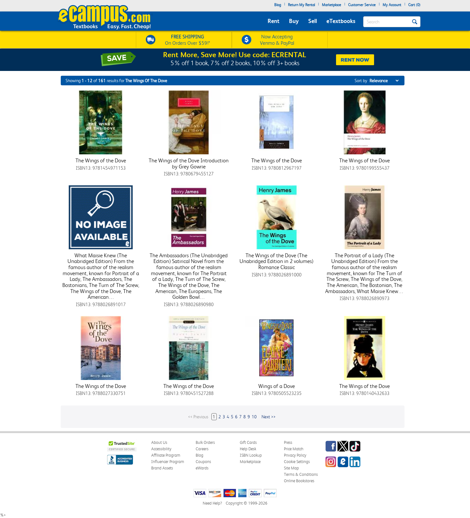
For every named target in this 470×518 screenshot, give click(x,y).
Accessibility (161, 448)
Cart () (414, 5)
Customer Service (362, 5)
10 (254, 416)
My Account (392, 5)
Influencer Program (167, 461)
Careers (202, 448)
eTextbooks (340, 21)
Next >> (269, 416)
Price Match (293, 448)
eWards (202, 468)
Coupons (203, 461)
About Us (159, 442)
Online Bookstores (299, 480)
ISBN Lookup (251, 455)
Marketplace (331, 5)
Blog (277, 5)
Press (288, 442)
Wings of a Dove (276, 386)
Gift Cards (248, 442)
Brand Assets (162, 468)
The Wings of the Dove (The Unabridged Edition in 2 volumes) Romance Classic (276, 261)
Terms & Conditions (301, 474)
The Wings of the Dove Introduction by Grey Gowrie (189, 163)
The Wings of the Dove (100, 160)
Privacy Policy (295, 455)
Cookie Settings (297, 461)
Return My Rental (301, 5)
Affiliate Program (165, 455)
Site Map (291, 468)
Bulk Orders (205, 442)
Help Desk (248, 448)
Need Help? (212, 503)
